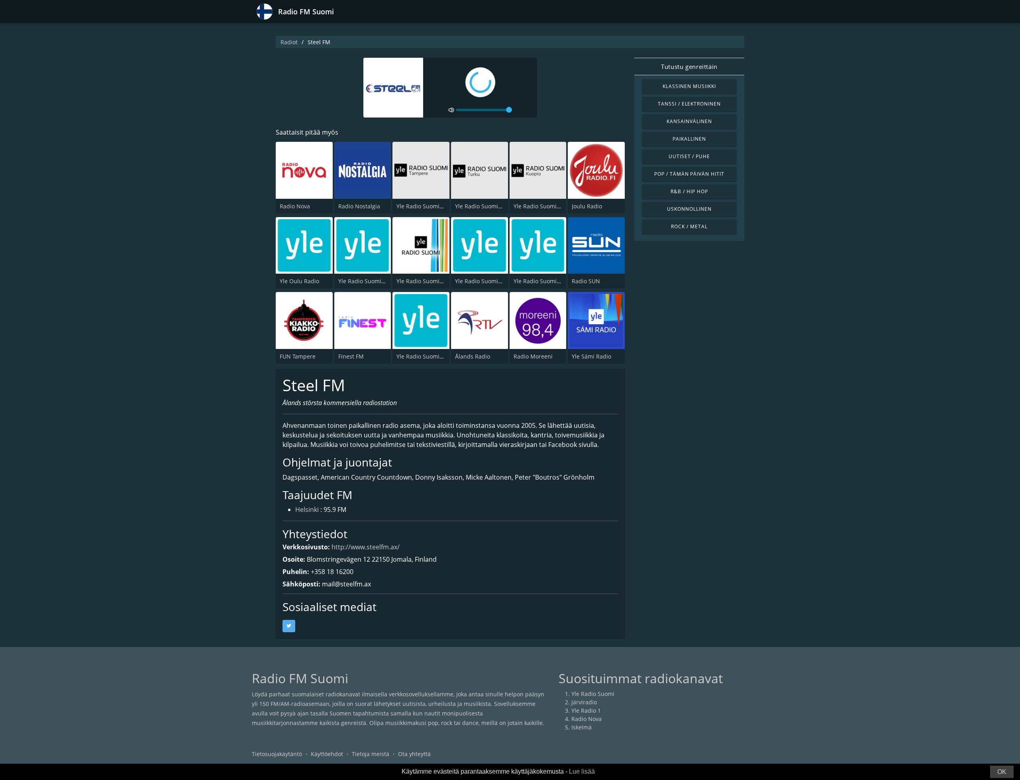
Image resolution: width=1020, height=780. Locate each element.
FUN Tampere (298, 356)
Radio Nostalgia (359, 206)
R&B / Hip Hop (689, 191)
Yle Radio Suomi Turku (485, 206)
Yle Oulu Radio (299, 281)
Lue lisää (582, 771)
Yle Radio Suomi (592, 694)
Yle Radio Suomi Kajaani (546, 281)
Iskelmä (581, 727)
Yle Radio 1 (586, 710)
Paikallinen (689, 138)
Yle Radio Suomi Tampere (430, 206)
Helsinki (307, 509)
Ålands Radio (472, 356)
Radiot (289, 42)
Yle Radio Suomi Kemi (425, 356)
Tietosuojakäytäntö (277, 754)
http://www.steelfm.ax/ (366, 547)
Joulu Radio (587, 206)
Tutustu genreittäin (689, 67)
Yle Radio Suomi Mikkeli (486, 281)
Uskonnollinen (689, 209)
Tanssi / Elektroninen (689, 103)
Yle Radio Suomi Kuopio (545, 206)
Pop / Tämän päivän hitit (689, 174)
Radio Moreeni (533, 356)
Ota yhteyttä (414, 754)
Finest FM (351, 356)
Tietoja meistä (370, 754)
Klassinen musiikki (689, 86)
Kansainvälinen (689, 121)
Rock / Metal (689, 226)
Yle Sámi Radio (591, 356)
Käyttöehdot (327, 754)
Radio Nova (295, 206)
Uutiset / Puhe (689, 156)
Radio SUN (586, 281)
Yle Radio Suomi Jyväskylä (372, 281)
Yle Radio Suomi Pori (423, 281)
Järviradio (584, 702)
